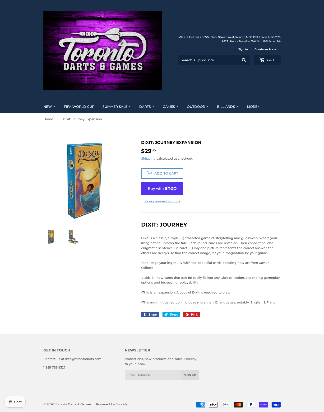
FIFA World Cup (79, 106)
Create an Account (268, 49)
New (48, 106)
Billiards (226, 106)
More (252, 106)
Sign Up (190, 375)
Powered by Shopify (112, 404)
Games (169, 106)
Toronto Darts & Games (73, 404)
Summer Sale (115, 106)
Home (48, 119)
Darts (145, 106)
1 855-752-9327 (54, 367)
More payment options (162, 201)
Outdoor (196, 106)
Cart (271, 60)
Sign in (243, 49)
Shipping (148, 158)
